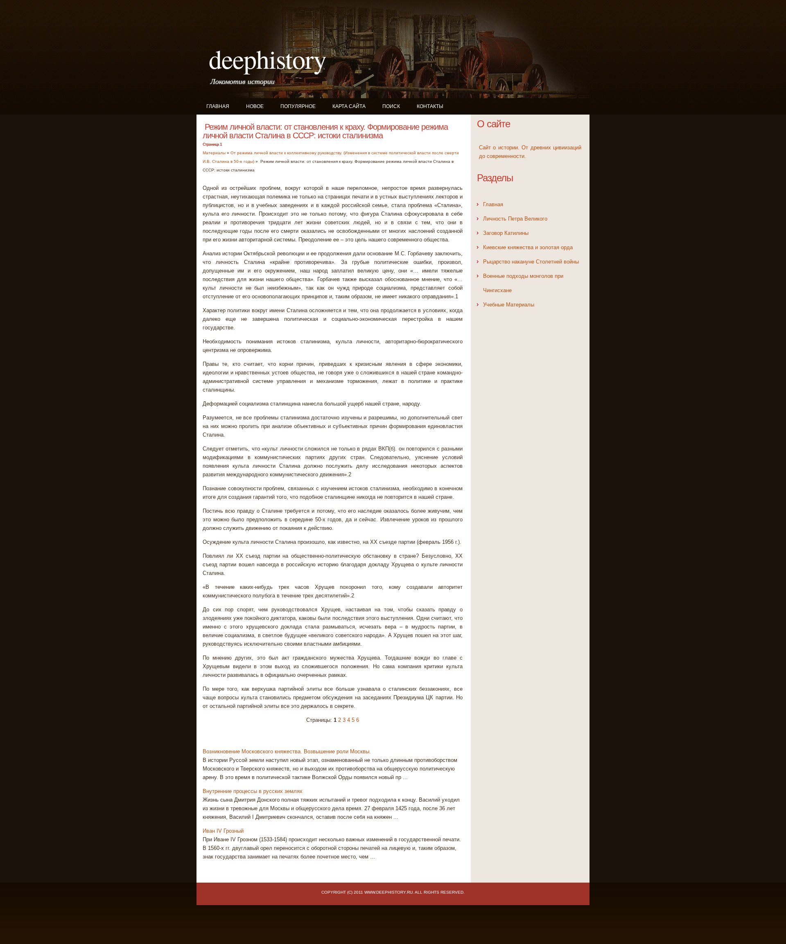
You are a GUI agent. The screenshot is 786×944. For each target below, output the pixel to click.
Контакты (430, 106)
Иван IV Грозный (223, 831)
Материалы (214, 153)
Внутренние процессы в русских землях (253, 791)
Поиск (391, 106)
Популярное (298, 106)
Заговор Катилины (506, 233)
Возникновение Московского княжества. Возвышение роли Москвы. (287, 751)
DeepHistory (267, 58)
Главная (217, 106)
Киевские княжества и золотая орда (528, 247)
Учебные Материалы (508, 305)
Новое (255, 106)
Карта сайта (349, 106)
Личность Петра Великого (515, 219)
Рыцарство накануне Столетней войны (531, 262)
